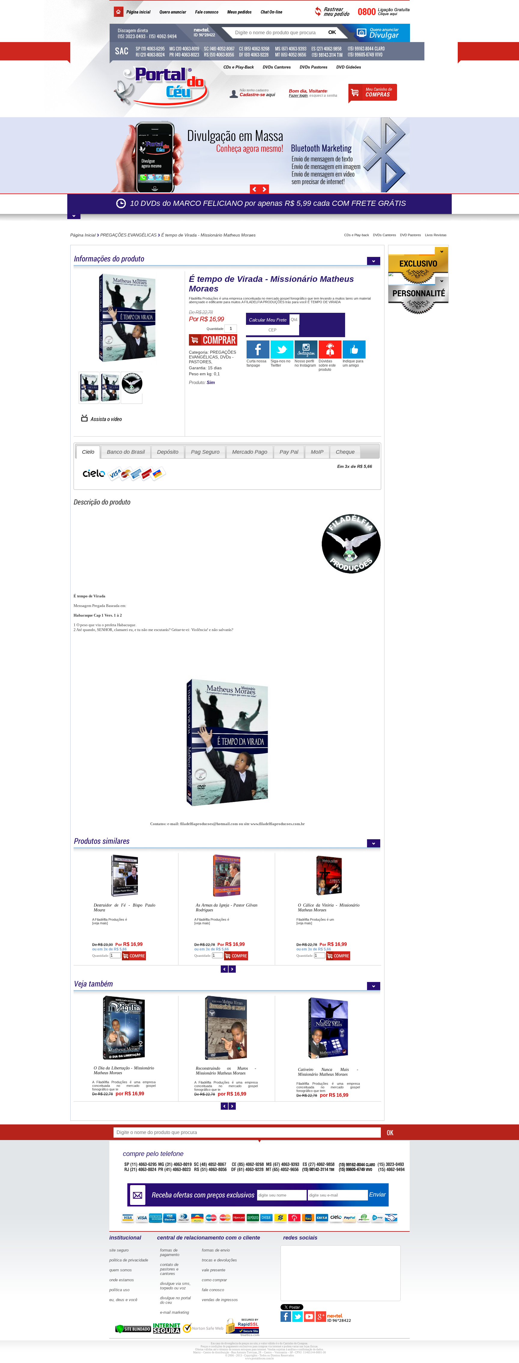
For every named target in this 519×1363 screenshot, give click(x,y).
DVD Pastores (410, 235)
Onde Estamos (121, 1280)
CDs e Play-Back (238, 67)
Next (264, 189)
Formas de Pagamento (169, 1252)
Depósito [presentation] (167, 452)
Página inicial (138, 12)
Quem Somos (120, 1270)
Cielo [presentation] (88, 452)
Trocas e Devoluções (219, 1260)
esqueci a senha (323, 95)
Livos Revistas (436, 235)
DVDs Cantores (277, 67)
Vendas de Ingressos (220, 1299)
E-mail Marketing (174, 1312)
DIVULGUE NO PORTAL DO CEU (175, 1300)
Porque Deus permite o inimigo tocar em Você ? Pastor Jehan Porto (226, 907)
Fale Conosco (213, 1290)
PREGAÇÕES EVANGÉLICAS (128, 235)
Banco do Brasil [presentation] (126, 452)
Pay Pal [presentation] (289, 452)
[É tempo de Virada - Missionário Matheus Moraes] (127, 318)
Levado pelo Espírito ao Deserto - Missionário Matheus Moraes (226, 1071)
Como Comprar (214, 1280)
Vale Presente (213, 1270)
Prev (255, 189)
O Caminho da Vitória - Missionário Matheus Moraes (328, 1070)
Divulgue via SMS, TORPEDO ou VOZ (175, 1285)
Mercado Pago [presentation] (249, 452)
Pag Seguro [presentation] (205, 452)
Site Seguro (119, 1250)
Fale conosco (206, 12)
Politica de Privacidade (128, 1260)
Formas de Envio (216, 1250)
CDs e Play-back (356, 235)
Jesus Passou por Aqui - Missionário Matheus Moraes (124, 1070)
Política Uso (119, 1290)
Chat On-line (271, 12)
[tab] (88, 452)
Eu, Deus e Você (123, 1299)
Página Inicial (83, 235)
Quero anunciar (172, 12)
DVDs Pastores (313, 67)
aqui (270, 94)
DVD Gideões (348, 67)
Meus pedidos (239, 12)
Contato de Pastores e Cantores (169, 1269)
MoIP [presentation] (317, 452)
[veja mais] (100, 923)
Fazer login (298, 95)
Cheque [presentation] (345, 452)
